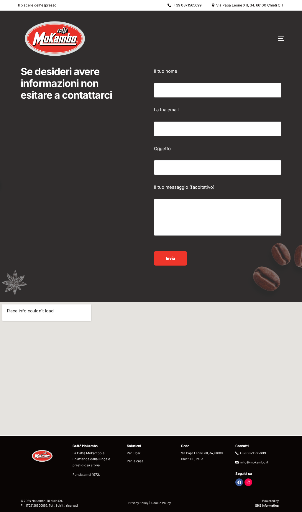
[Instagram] (248, 482)
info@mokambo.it (254, 462)
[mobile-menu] (262, 38)
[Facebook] (239, 482)
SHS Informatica (267, 505)
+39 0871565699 (187, 5)
